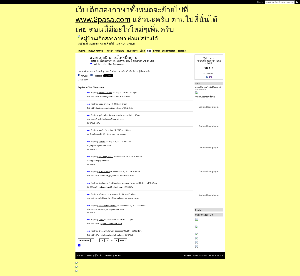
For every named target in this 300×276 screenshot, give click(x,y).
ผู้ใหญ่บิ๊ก (98, 255)
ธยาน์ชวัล (103, 130)
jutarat (101, 219)
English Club (148, 60)
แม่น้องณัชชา (104, 171)
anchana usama (105, 92)
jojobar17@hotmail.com (111, 223)
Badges (187, 255)
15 (116, 240)
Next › (123, 240)
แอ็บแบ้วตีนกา (106, 60)
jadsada (102, 141)
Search (297, 2)
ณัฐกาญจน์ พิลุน (105, 230)
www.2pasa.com (102, 18)
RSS (79, 245)
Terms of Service (216, 255)
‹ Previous (84, 240)
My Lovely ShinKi (106, 156)
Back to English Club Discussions (108, 63)
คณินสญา (103, 194)
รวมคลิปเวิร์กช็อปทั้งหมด (205, 96)
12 (101, 240)
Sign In (260, 2)
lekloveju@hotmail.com (113, 119)
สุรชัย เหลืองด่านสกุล (107, 115)
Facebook (97, 75)
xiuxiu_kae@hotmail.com (111, 186)
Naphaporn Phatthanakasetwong (113, 182)
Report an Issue (200, 255)
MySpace (85, 75)
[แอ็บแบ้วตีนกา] (83, 64)
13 (106, 240)
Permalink (88, 92)
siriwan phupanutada (108, 205)
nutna (101, 103)
